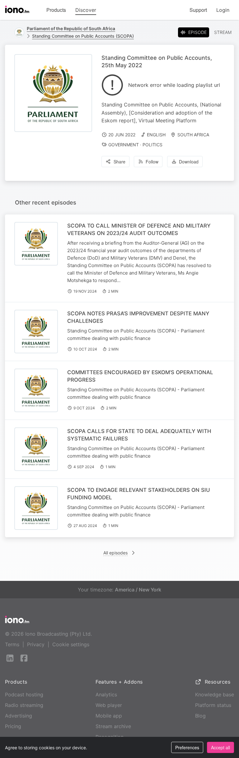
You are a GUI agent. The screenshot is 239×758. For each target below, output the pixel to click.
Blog (200, 716)
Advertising (18, 716)
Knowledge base (214, 694)
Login (222, 10)
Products (56, 9)
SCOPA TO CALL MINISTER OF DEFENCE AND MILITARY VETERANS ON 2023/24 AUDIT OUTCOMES (139, 229)
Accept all (220, 747)
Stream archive (113, 726)
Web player (109, 705)
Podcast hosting (24, 694)
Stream (223, 32)
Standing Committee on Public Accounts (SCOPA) (83, 36)
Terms (12, 644)
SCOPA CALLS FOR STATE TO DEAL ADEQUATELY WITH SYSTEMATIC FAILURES (139, 435)
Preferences (187, 747)
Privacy (36, 644)
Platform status (213, 705)
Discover (85, 10)
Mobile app (109, 716)
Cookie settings (70, 644)
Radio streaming (24, 705)
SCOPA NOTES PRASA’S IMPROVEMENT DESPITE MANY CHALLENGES (138, 317)
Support (198, 9)
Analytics (106, 694)
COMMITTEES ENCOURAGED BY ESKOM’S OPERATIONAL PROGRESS (140, 376)
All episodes (115, 552)
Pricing (13, 726)
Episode (197, 32)
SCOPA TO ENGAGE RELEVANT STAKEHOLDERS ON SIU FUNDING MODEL (138, 494)
